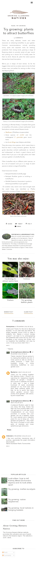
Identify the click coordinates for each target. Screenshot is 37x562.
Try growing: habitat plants (26, 301)
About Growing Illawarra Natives (15, 527)
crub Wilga (12, 142)
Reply (8, 345)
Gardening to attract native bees (10, 280)
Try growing (21, 25)
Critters (26, 279)
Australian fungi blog (27, 191)
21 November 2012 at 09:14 (24, 326)
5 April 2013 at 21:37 (24, 372)
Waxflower (8, 132)
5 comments (18, 37)
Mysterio (14, 372)
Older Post (28, 312)
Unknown (9, 436)
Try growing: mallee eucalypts (21, 489)
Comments (7, 555)
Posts (6, 552)
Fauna (13, 25)
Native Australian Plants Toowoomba (18, 443)
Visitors (10, 300)
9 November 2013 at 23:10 (22, 436)
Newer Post (8, 312)
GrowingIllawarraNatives (20, 352)
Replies (10, 349)
